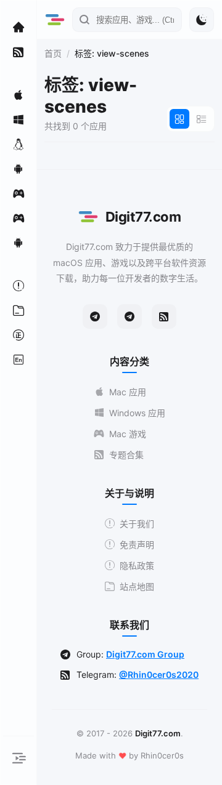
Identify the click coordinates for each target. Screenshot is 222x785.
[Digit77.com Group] (129, 316)
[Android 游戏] (18, 242)
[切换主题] (201, 19)
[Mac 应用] (18, 95)
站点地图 (137, 586)
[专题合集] (18, 51)
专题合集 (126, 454)
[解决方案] (18, 285)
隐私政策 (137, 565)
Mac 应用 (127, 392)
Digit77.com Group (145, 654)
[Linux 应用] (18, 144)
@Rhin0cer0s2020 (159, 674)
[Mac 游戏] (18, 193)
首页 (53, 53)
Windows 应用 (137, 413)
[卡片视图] (179, 119)
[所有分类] (18, 310)
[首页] (18, 27)
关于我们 (137, 523)
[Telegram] (95, 316)
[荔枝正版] (18, 335)
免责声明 (137, 544)
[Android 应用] (18, 168)
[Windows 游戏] (18, 218)
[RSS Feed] (164, 316)
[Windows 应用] (18, 119)
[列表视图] (202, 119)
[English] (18, 359)
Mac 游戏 (127, 434)
